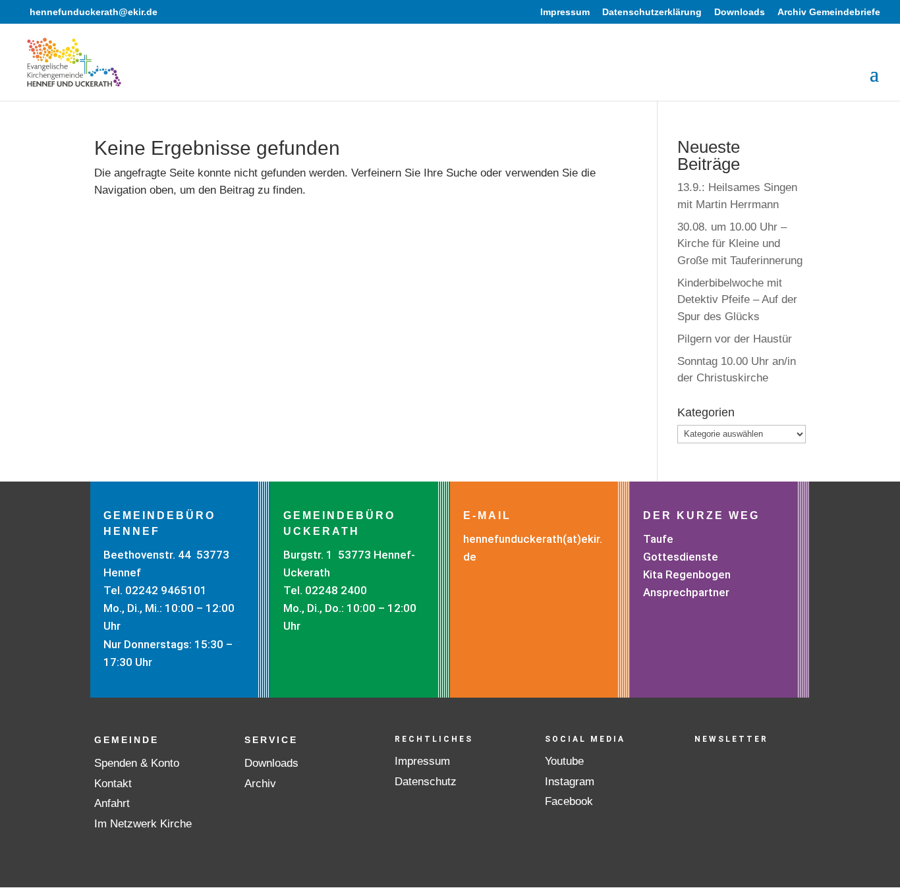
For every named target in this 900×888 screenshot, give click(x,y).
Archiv (260, 783)
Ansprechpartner (686, 592)
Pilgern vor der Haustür (734, 339)
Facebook (569, 801)
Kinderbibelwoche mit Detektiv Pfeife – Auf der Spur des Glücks (737, 300)
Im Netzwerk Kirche (143, 824)
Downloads (271, 763)
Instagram (569, 781)
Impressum (422, 761)
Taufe (658, 538)
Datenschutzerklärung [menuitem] (652, 12)
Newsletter (731, 739)
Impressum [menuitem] (565, 12)
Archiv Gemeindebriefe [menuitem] (828, 12)
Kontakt (113, 783)
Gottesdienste (680, 556)
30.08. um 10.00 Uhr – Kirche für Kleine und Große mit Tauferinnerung (739, 244)
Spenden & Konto (136, 763)
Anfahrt (112, 803)
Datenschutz (426, 781)
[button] (874, 82)
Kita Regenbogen (687, 574)
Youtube (564, 761)
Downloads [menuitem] (739, 12)
